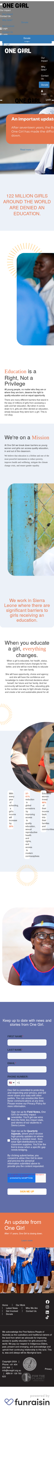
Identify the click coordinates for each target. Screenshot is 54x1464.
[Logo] (27, 5)
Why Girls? (7, 19)
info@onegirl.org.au (11, 1370)
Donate (27, 38)
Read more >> (27, 149)
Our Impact (7, 14)
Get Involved (8, 25)
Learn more (27, 1240)
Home (5, 1305)
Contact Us (7, 31)
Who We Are (32, 1307)
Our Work (20, 1305)
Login (7, 44)
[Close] (53, 100)
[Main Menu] (1, 100)
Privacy (48, 1368)
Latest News (12, 1307)
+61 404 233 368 (9, 1366)
